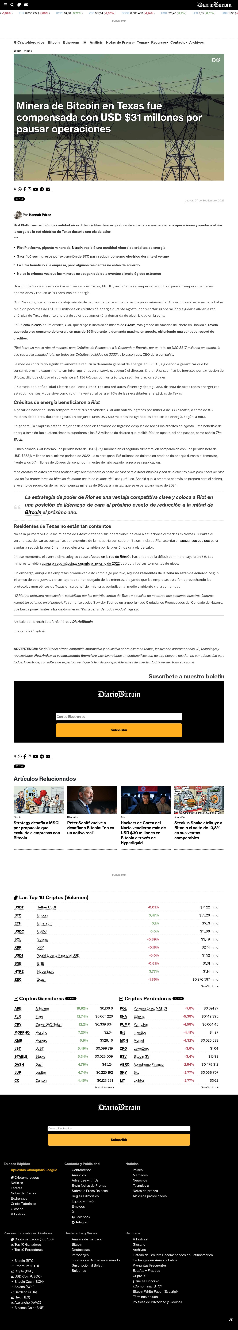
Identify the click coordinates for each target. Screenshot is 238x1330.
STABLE (21, 1056)
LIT (122, 1080)
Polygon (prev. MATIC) (150, 1008)
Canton (41, 1080)
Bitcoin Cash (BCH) (29, 1281)
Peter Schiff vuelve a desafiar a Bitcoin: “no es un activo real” (90, 827)
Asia (123, 817)
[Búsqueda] (13, 5)
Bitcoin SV (141, 1056)
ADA (210, 13)
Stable (40, 1056)
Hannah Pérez (40, 215)
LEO (149, 13)
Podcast (19, 1214)
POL (123, 1008)
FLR (17, 1016)
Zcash (41, 979)
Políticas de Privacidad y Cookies (157, 1302)
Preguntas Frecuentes (150, 1265)
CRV (17, 1024)
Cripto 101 (140, 1276)
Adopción (179, 817)
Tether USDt (46, 907)
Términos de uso (145, 1297)
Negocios (140, 1180)
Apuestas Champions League (34, 1170)
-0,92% (194, 13)
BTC (17, 915)
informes (20, 580)
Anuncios (79, 1175)
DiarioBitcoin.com (210, 986)
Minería (28, 50)
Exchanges (19, 1198)
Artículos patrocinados (150, 1196)
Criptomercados (26, 1177)
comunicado (32, 325)
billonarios (72, 817)
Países (138, 1170)
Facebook (82, 1217)
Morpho (41, 1032)
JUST (40, 1048)
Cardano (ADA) (25, 1292)
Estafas (16, 1188)
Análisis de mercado (87, 1239)
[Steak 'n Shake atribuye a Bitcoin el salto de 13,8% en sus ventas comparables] (199, 801)
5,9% (135, 13)
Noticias (17, 1183)
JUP (17, 1072)
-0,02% (231, 13)
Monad (139, 1040)
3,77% (30, 13)
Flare (39, 1016)
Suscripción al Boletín (88, 1265)
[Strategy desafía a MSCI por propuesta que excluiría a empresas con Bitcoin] (39, 801)
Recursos (159, 42)
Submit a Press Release (90, 1191)
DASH (19, 1064)
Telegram (82, 1222)
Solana (42, 939)
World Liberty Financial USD (58, 955)
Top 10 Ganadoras (28, 1244)
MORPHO (22, 1032)
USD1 (18, 955)
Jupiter (41, 1072)
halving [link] (217, 479)
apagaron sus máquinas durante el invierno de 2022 (81, 563)
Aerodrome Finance (149, 1064)
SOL (17, 939)
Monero (41, 1040)
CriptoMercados (30, 42)
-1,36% (63, 13)
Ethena (139, 1016)
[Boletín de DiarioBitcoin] (49, 189)
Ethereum (71, 42)
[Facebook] (25, 189)
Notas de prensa (145, 1191)
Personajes (80, 1255)
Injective (140, 1032)
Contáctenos (81, 1170)
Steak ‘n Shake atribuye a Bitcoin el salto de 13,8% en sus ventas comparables (198, 830)
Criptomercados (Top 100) (34, 1239)
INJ (122, 1032)
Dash (39, 1064)
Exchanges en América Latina (155, 1260)
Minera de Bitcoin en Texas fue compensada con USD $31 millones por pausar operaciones (109, 117)
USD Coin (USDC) (28, 1276)
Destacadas (81, 1250)
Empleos (78, 1206)
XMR (117, 13)
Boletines (79, 1270)
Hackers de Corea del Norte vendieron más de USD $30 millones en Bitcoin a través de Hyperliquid (143, 832)
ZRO (123, 1048)
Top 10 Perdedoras (28, 1250)
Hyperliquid (45, 971)
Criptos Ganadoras (41, 998)
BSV (123, 1056)
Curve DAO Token (49, 1024)
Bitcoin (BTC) (24, 1261)
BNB (17, 963)
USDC (19, 931)
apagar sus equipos (195, 540)
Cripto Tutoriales (23, 1204)
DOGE (79, 13)
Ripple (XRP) (23, 1271)
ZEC (45, 13)
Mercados (140, 1175)
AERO (124, 1064)
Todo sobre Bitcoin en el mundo (96, 1260)
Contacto (178, 42)
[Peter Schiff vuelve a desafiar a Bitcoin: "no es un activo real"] (92, 801)
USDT (19, 907)
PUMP (125, 1024)
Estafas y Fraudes (146, 1270)
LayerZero (141, 1048)
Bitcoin (54, 42)
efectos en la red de (109, 557)
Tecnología (141, 1185)
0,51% (163, 13)
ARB (17, 1008)
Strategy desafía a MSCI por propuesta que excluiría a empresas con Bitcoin (37, 830)
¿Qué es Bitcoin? (146, 1281)
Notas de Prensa (119, 42)
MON (124, 1040)
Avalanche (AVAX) (27, 1302)
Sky (136, 1072)
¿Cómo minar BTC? (147, 1286)
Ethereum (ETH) (26, 1266)
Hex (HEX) (22, 1297)
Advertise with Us (85, 1180)
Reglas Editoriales (85, 1196)
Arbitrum (42, 1008)
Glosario (17, 1209)
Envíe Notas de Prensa (89, 1185)
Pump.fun (141, 1024)
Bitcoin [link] (77, 248)
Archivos (196, 42)
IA (84, 42)
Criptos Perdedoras (147, 998)
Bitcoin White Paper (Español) (155, 1291)
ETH (17, 923)
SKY (123, 1072)
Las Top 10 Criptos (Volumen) (53, 897)
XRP (17, 947)
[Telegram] (43, 189)
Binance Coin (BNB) (29, 1308)
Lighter (139, 1080)
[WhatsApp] (20, 189)
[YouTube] (36, 189)
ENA (123, 1016)
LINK (178, 13)
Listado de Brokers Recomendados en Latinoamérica (173, 1255)
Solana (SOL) (24, 1287)
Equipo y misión (83, 1201)
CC (16, 1080)
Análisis (96, 42)
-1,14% (102, 13)
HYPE (13, 13)
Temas (142, 42)
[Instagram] (30, 189)
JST (17, 1048)
